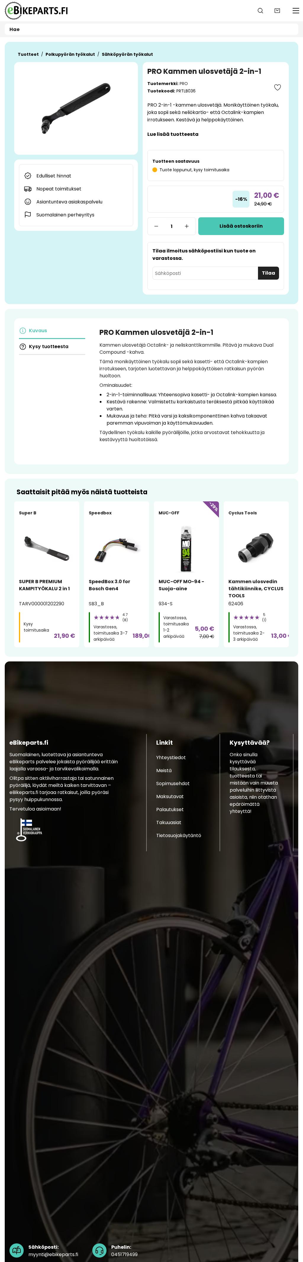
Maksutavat (170, 796)
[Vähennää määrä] (156, 226)
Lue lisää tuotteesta (173, 134)
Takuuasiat (168, 822)
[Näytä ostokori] (277, 10)
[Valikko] (296, 10)
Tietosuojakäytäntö (178, 835)
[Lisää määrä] (187, 226)
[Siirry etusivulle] (36, 10)
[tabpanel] (189, 390)
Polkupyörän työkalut (70, 54)
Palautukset (170, 809)
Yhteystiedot (171, 757)
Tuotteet (28, 54)
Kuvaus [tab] (38, 330)
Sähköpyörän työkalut (127, 54)
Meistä (164, 770)
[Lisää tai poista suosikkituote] (277, 87)
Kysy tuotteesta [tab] (48, 346)
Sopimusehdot (173, 783)
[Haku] (260, 10)
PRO (184, 84)
